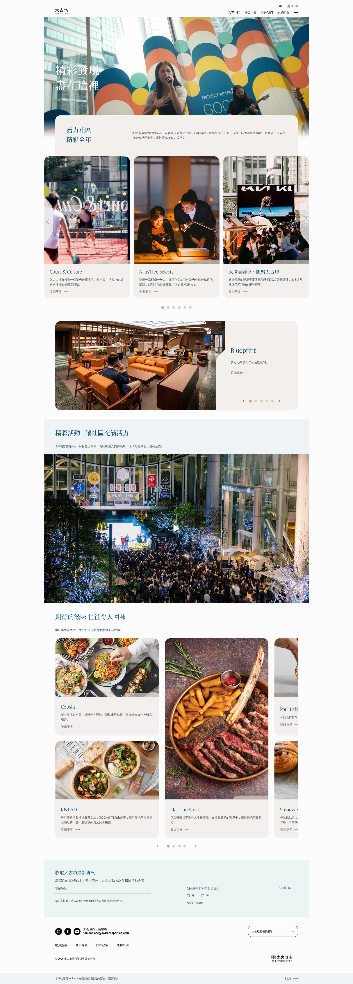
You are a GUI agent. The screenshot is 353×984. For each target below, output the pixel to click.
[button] (243, 401)
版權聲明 (123, 945)
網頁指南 (61, 945)
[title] (58, 931)
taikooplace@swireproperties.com (106, 933)
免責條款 (82, 945)
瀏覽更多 (113, 978)
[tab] (162, 307)
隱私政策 (76, 900)
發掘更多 (56, 292)
